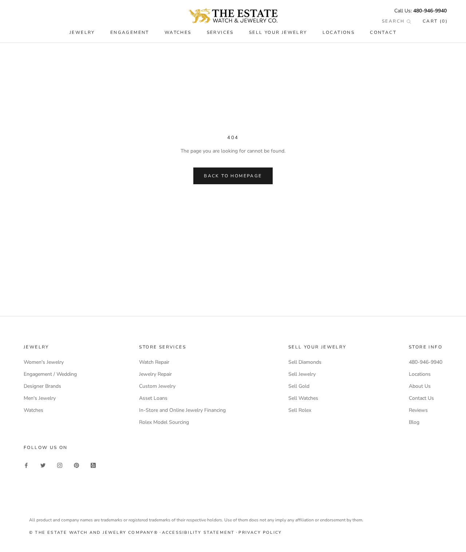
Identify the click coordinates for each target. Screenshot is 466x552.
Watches (33, 410)
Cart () (435, 21)
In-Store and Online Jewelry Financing (182, 410)
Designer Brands (42, 386)
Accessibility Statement (198, 532)
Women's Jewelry (44, 362)
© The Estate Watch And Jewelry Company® (93, 532)
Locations (339, 32)
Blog (414, 422)
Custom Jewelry (157, 386)
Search (394, 21)
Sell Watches (303, 398)
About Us (420, 386)
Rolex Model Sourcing (164, 422)
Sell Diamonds (304, 362)
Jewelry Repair (155, 374)
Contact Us (421, 398)
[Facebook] (26, 465)
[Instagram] (59, 465)
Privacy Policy (260, 532)
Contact (383, 32)
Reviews (418, 410)
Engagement (129, 32)
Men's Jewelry (40, 398)
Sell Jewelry (302, 374)
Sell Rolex (299, 410)
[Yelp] (93, 465)
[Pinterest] (76, 465)
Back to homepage (233, 176)
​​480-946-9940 (430, 10)
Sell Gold (298, 386)
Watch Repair (154, 362)
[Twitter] (43, 465)
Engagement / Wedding (50, 374)
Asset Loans (153, 398)
